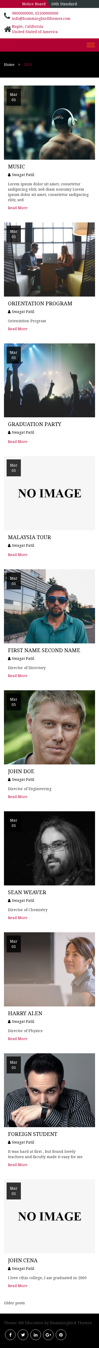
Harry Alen (25, 1013)
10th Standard (64, 3)
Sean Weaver (27, 892)
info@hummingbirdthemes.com (41, 18)
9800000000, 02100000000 (35, 13)
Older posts (14, 1302)
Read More (17, 207)
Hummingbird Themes (71, 1322)
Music (16, 166)
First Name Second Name (44, 650)
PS (7, 45)
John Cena (22, 1260)
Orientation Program (40, 303)
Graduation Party (34, 424)
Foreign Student (32, 1133)
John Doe (21, 771)
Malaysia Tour (29, 537)
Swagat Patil (23, 174)
